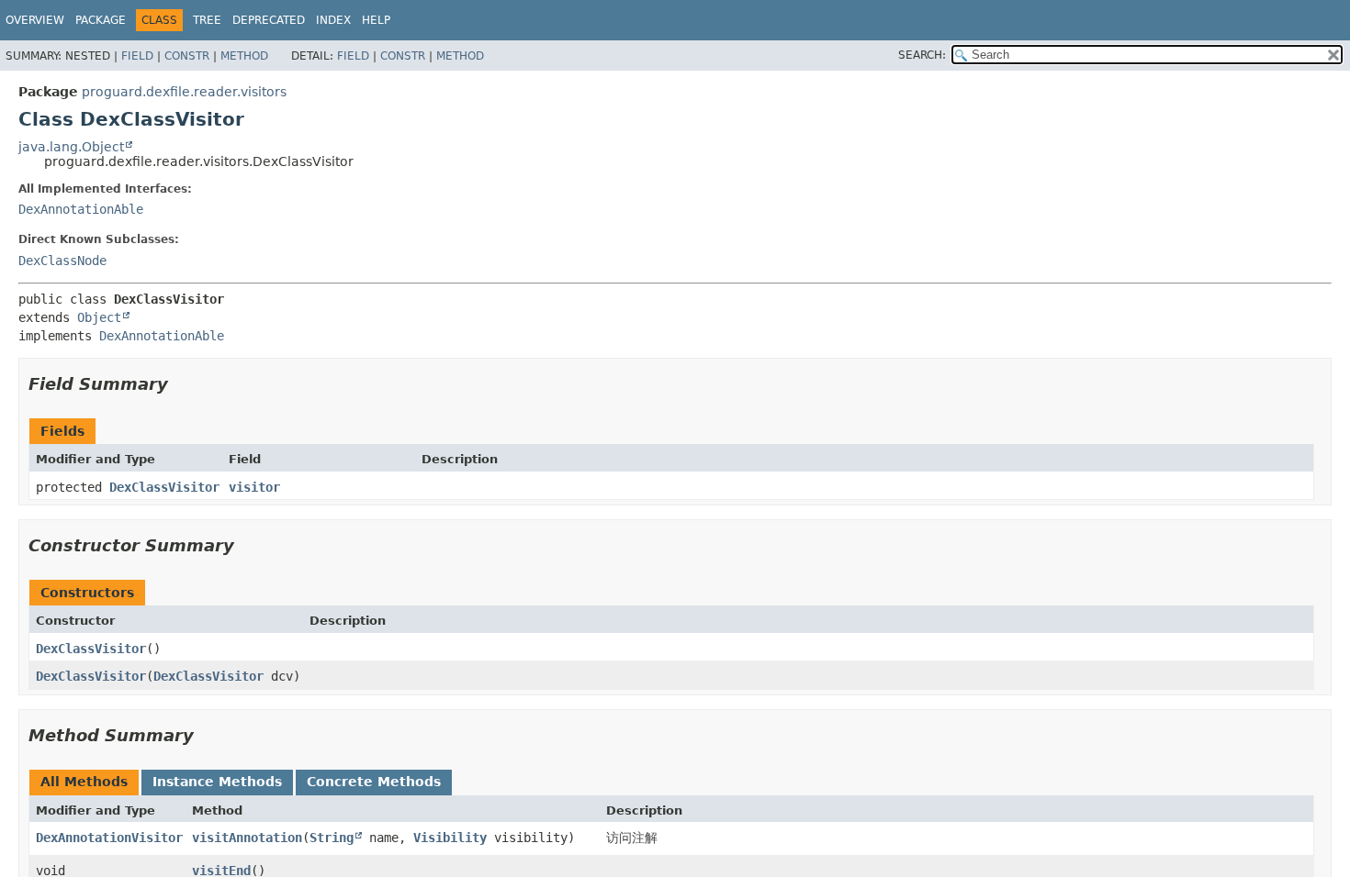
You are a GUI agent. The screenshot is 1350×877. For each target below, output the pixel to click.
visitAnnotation (247, 837)
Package (100, 20)
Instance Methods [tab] (217, 781)
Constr (186, 56)
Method (244, 56)
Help (376, 20)
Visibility (450, 837)
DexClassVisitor (164, 487)
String (331, 837)
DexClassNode (62, 260)
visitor (254, 487)
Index (333, 20)
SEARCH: (922, 55)
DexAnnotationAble (80, 209)
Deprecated (268, 20)
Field (137, 56)
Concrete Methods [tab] (374, 781)
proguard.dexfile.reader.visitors (184, 91)
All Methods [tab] (84, 781)
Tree (207, 20)
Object (99, 317)
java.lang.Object (71, 146)
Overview (35, 20)
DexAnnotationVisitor (109, 837)
